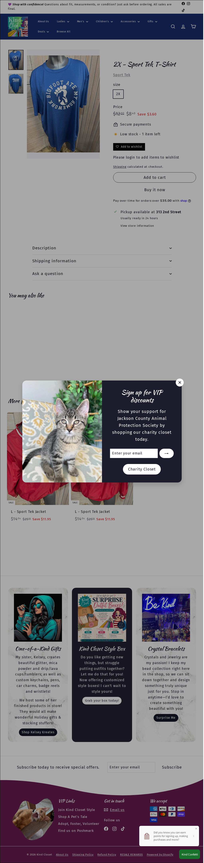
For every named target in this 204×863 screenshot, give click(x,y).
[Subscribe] (165, 453)
